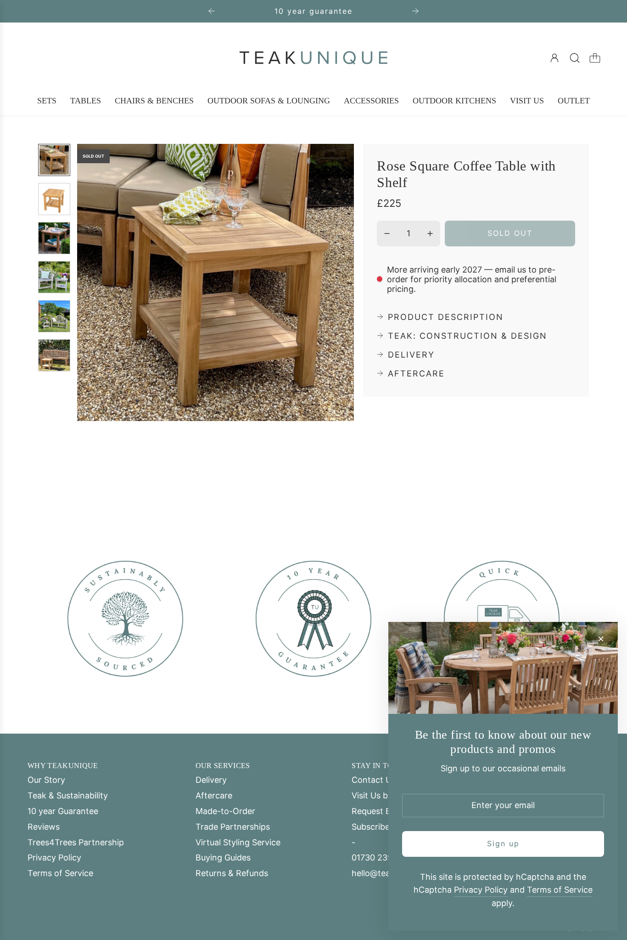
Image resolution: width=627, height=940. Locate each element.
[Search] (575, 58)
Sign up (503, 843)
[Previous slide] (211, 11)
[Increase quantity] (430, 233)
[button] (99, 282)
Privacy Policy (481, 889)
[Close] (601, 639)
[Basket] (595, 58)
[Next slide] (415, 11)
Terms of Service (560, 889)
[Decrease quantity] (387, 233)
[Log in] (554, 58)
